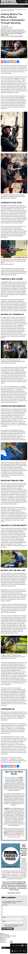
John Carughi (4, 26)
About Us (2, 933)
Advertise (2, 938)
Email (4, 921)
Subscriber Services (5, 937)
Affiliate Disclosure (4, 934)
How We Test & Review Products (8, 936)
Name (4, 917)
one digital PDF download (17, 874)
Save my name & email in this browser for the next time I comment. (14, 925)
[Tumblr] (9, 932)
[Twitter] (12, 932)
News (6, 9)
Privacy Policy (3, 939)
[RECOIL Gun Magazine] (9, 3)
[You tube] (6, 932)
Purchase (2, 941)
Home (2, 9)
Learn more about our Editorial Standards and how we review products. (14, 836)
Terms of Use (3, 942)
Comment (5, 904)
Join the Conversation (6, 28)
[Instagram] (4, 932)
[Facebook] (1, 932)
